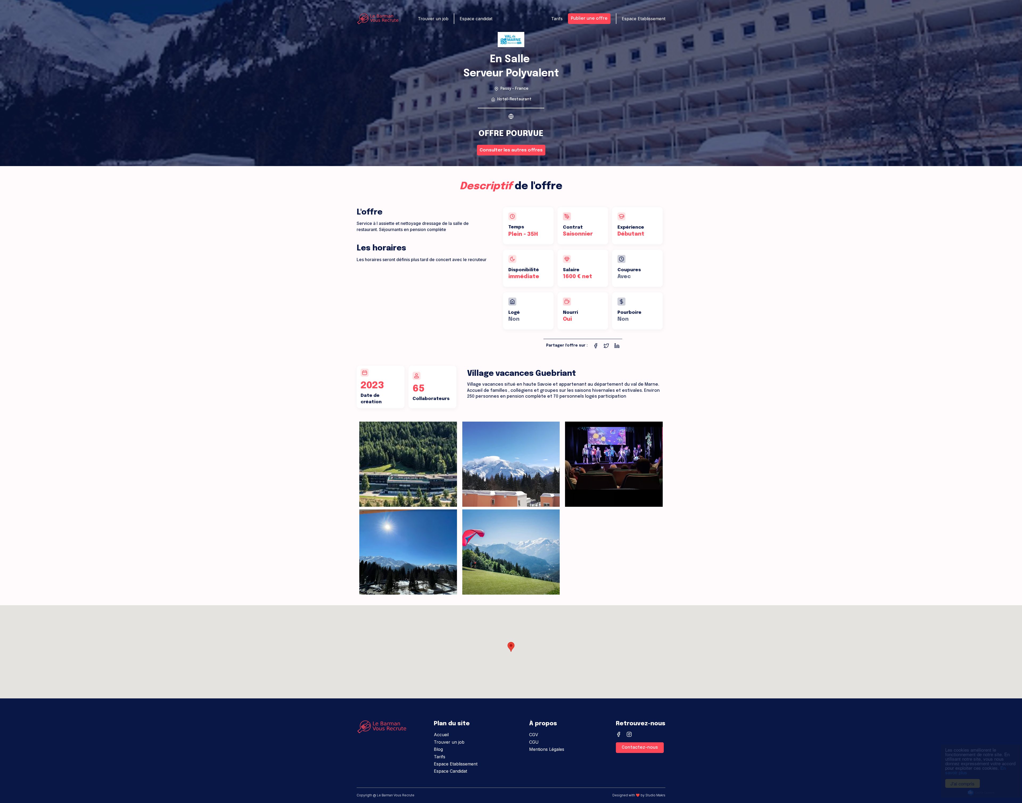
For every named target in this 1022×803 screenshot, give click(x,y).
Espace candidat (476, 18)
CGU (534, 742)
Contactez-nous (640, 747)
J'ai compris (958, 783)
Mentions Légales (546, 749)
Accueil (441, 734)
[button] (511, 647)
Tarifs (439, 756)
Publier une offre (589, 18)
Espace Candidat (450, 771)
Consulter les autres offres (511, 150)
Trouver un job (449, 742)
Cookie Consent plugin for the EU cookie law (976, 793)
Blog (438, 749)
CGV (533, 734)
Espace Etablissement (455, 764)
